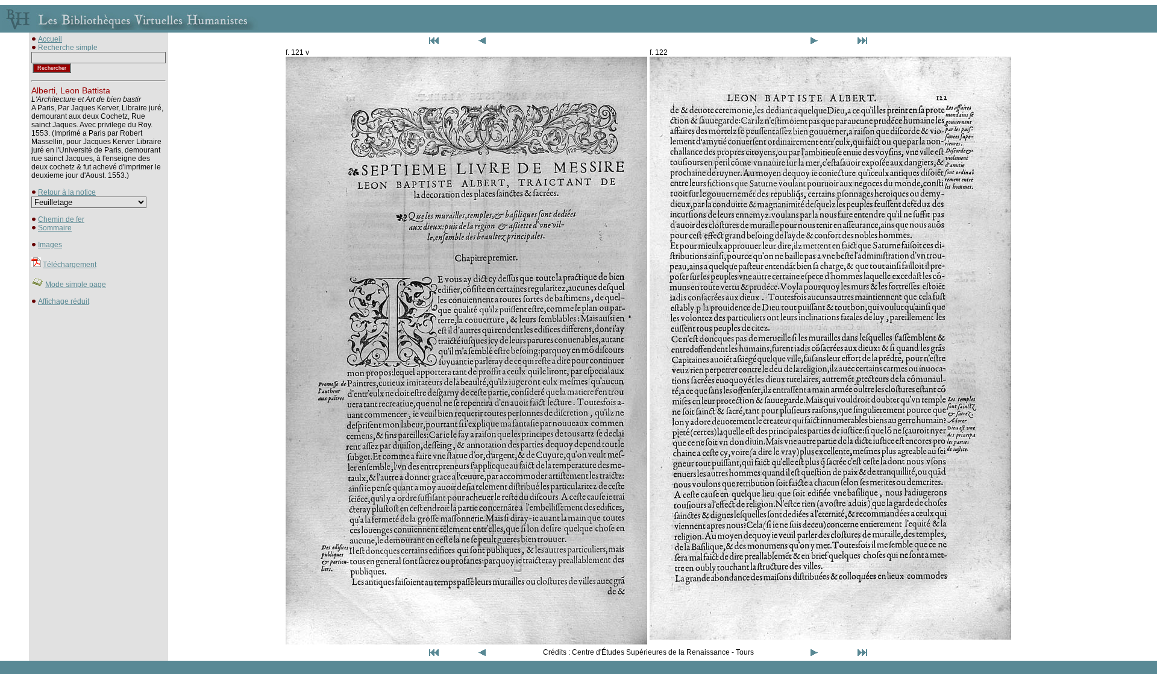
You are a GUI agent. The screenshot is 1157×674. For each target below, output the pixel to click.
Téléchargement (69, 264)
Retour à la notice (67, 192)
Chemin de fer (61, 219)
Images (50, 245)
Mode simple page (75, 284)
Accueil (50, 39)
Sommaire (55, 228)
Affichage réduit (63, 301)
